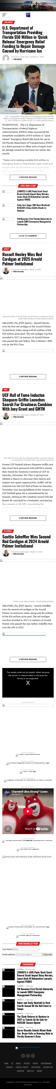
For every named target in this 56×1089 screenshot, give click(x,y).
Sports (35, 1063)
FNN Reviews (35, 1067)
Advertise (20, 1071)
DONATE (39, 1071)
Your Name (7, 949)
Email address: (9, 954)
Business (9, 1067)
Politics (27, 1063)
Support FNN (48, 1067)
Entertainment (46, 1063)
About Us (30, 1071)
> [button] (50, 682)
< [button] (6, 682)
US (12, 1063)
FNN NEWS (17, 59)
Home (6, 1063)
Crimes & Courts (22, 1067)
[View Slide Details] (28, 888)
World (18, 1063)
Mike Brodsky (18, 272)
